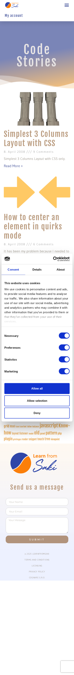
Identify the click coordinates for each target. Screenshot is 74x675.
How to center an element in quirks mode (33, 227)
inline (29, 426)
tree (47, 439)
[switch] (64, 347)
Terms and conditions (37, 559)
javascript (49, 426)
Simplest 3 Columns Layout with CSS (36, 138)
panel (42, 433)
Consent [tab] (13, 269)
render (25, 439)
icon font (23, 426)
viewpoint (55, 439)
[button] (66, 5)
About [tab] (61, 269)
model (31, 433)
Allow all (37, 388)
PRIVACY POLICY (37, 571)
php (60, 433)
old (36, 433)
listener (23, 433)
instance (35, 426)
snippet (33, 439)
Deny (37, 413)
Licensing (37, 565)
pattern (51, 432)
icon (17, 426)
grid (6, 426)
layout (15, 433)
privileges (17, 439)
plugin (8, 439)
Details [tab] (37, 269)
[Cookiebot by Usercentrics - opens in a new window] (53, 258)
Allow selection (37, 400)
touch (40, 439)
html (12, 426)
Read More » (13, 166)
